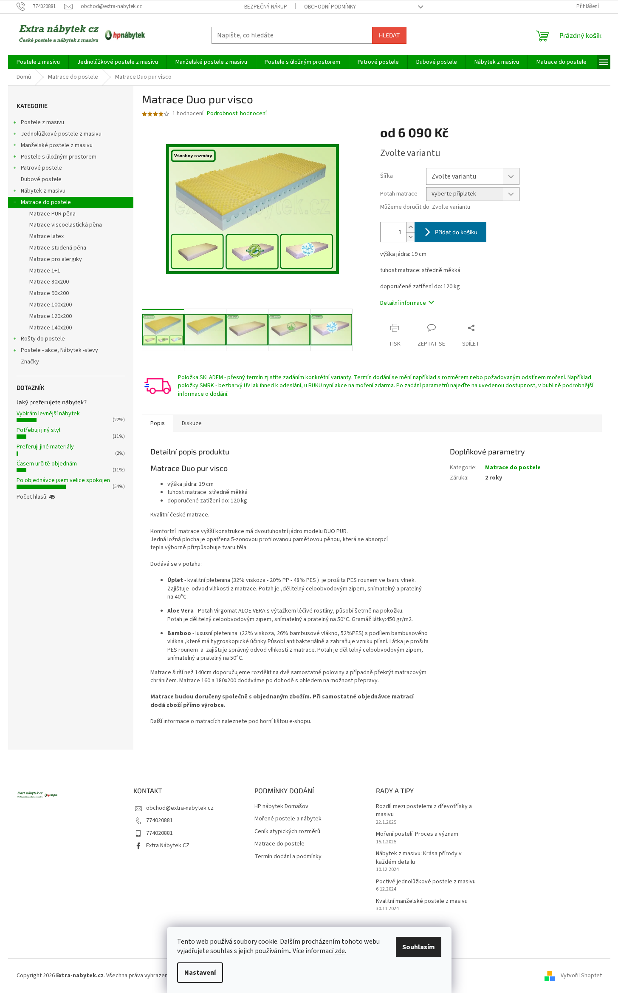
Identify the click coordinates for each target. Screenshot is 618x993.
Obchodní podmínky (330, 7)
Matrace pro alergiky (55, 259)
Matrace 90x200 (49, 293)
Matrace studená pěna (57, 248)
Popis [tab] (157, 423)
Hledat (389, 35)
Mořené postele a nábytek (288, 819)
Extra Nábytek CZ (167, 845)
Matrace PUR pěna (52, 214)
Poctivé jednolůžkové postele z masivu (426, 882)
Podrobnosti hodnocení (237, 114)
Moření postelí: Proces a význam (417, 834)
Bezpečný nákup (265, 7)
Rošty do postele (43, 339)
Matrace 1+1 (44, 271)
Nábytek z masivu (43, 191)
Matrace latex (46, 236)
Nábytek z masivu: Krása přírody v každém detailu (419, 858)
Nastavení (200, 972)
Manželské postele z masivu (57, 145)
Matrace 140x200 (50, 327)
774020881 (159, 820)
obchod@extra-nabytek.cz (180, 808)
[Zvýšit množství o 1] (410, 227)
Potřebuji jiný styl (38, 430)
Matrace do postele (46, 202)
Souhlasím (418, 947)
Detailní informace (403, 303)
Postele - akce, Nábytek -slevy (59, 350)
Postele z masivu (42, 122)
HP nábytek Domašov (281, 807)
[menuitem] (38, 62)
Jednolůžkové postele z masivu (61, 134)
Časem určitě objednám (47, 464)
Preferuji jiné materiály (45, 447)
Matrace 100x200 (50, 305)
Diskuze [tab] (192, 423)
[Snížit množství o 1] (410, 237)
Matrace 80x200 (49, 282)
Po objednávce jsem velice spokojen (63, 480)
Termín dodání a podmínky (288, 857)
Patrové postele (41, 168)
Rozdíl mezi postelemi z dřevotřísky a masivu (424, 811)
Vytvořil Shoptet (581, 975)
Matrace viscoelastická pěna (65, 225)
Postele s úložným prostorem (58, 157)
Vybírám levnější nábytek (48, 413)
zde (340, 951)
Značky (30, 361)
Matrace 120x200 (50, 316)
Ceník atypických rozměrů (287, 832)
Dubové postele (41, 179)
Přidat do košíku (456, 231)
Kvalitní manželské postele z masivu (422, 901)
